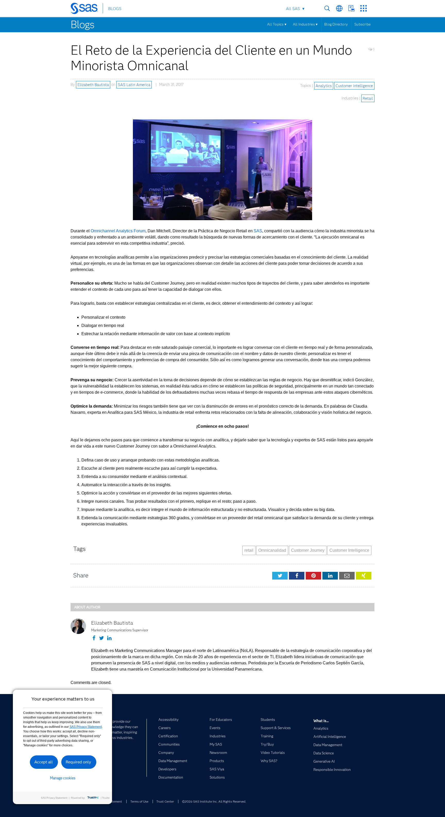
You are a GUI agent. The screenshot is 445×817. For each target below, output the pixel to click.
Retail (368, 98)
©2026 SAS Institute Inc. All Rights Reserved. (214, 801)
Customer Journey (307, 550)
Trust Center (165, 801)
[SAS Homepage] (87, 9)
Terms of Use (139, 801)
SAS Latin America (134, 84)
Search (327, 8)
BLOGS (114, 8)
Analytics (323, 85)
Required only (78, 762)
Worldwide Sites (339, 8)
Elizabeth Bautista (93, 84)
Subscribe (362, 24)
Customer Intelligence (354, 85)
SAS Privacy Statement (86, 727)
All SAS (293, 8)
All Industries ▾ (305, 24)
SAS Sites (363, 8)
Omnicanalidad (272, 550)
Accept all (43, 762)
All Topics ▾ (276, 24)
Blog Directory (336, 24)
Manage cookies (62, 778)
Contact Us (351, 8)
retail (248, 550)
